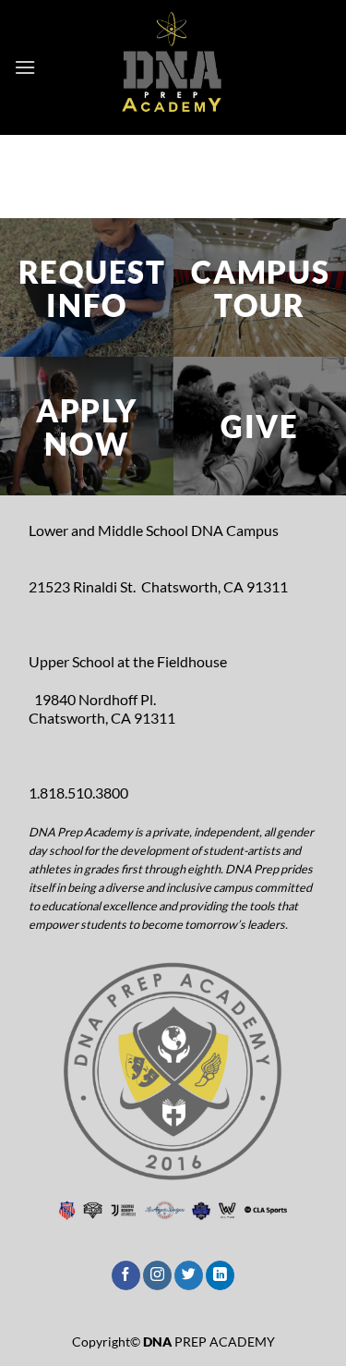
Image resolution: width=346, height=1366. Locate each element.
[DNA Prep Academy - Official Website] (173, 67)
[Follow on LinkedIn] (220, 1275)
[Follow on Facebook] (126, 1275)
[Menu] (25, 67)
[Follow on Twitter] (188, 1275)
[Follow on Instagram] (157, 1275)
